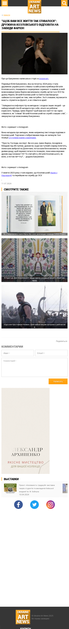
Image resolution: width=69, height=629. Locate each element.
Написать (58, 381)
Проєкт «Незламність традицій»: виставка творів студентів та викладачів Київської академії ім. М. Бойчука (37, 488)
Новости (7, 15)
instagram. (44, 78)
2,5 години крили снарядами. (22, 137)
